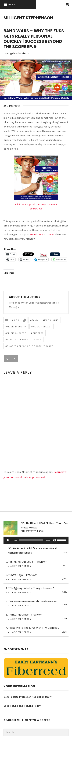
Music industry (17, 326)
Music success (16, 333)
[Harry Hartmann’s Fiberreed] (36, 667)
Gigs (16, 320)
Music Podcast (42, 326)
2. (26, 563)
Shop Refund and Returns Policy (22, 705)
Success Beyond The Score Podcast (30, 346)
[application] (36, 540)
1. (32, 550)
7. (32, 629)
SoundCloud (37, 234)
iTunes (50, 234)
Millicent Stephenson (28, 18)
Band (35, 320)
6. (24, 616)
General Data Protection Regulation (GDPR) (28, 696)
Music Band (51, 320)
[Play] (8, 540)
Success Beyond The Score (24, 339)
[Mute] (54, 540)
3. (21, 577)
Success (38, 333)
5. (32, 603)
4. (30, 590)
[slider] (62, 540)
